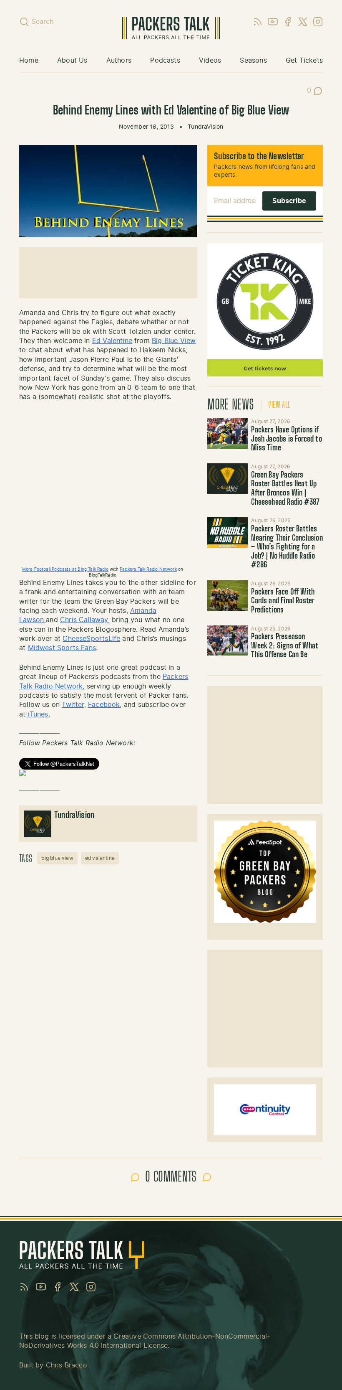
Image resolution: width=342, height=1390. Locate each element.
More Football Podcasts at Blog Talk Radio (65, 569)
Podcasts (165, 60)
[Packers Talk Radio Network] (108, 773)
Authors (118, 60)
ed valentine (100, 858)
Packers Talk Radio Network (148, 569)
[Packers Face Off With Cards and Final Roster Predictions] (227, 595)
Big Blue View (174, 341)
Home (28, 60)
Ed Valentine (112, 341)
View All (279, 405)
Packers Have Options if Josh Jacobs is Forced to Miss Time (286, 439)
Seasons (253, 60)
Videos (210, 60)
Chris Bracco (66, 1365)
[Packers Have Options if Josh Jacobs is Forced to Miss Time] (227, 433)
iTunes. (37, 714)
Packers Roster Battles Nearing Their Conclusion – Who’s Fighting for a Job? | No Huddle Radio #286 (286, 547)
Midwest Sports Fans (62, 648)
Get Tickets (304, 60)
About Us (72, 60)
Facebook (104, 704)
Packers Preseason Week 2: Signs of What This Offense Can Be (284, 646)
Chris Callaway (84, 620)
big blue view (57, 858)
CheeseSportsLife (91, 638)
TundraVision (205, 127)
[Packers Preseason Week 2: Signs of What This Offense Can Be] (227, 640)
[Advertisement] (265, 745)
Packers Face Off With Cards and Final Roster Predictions (282, 601)
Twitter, (74, 704)
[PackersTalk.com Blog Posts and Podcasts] (171, 28)
